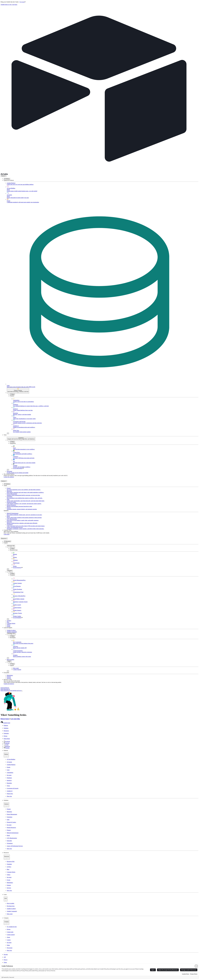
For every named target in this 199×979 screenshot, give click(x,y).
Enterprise (3, 687)
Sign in (8, 689)
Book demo (3, 689)
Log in (19, 690)
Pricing (7, 687)
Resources (3, 538)
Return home (5, 719)
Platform (3, 176)
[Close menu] (8, 433)
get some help (15, 719)
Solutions (3, 481)
